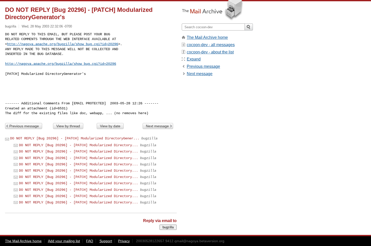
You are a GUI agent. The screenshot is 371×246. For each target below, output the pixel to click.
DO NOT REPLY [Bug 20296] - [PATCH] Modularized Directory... (78, 145)
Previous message (24, 126)
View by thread (68, 126)
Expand (194, 59)
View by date (110, 126)
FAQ (89, 241)
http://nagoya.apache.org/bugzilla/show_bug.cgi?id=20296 (62, 44)
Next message (157, 126)
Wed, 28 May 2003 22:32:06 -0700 (47, 26)
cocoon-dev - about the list (210, 52)
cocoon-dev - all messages (211, 45)
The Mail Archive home (207, 37)
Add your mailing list (64, 241)
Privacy (124, 241)
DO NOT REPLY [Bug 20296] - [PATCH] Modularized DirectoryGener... (74, 138)
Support (105, 241)
